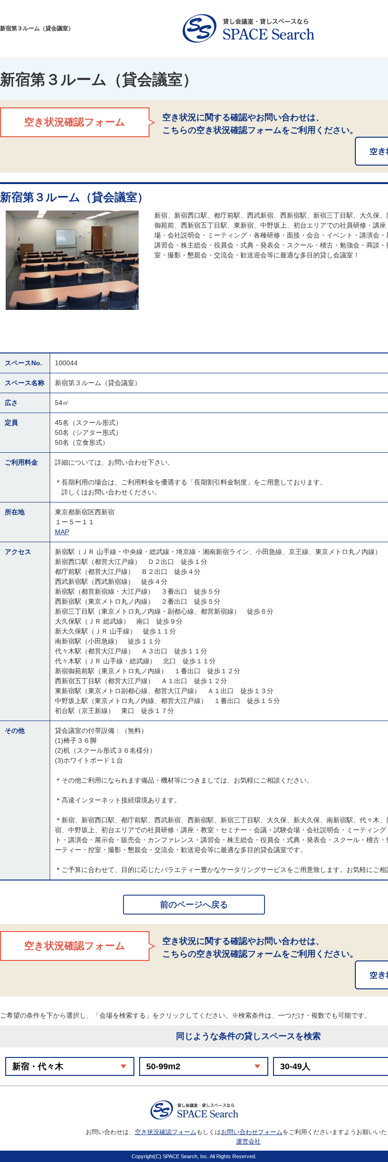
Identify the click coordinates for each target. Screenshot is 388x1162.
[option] (72, 260)
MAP (62, 532)
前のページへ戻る (194, 904)
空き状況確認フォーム (165, 1132)
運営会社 (248, 1141)
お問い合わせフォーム (251, 1132)
